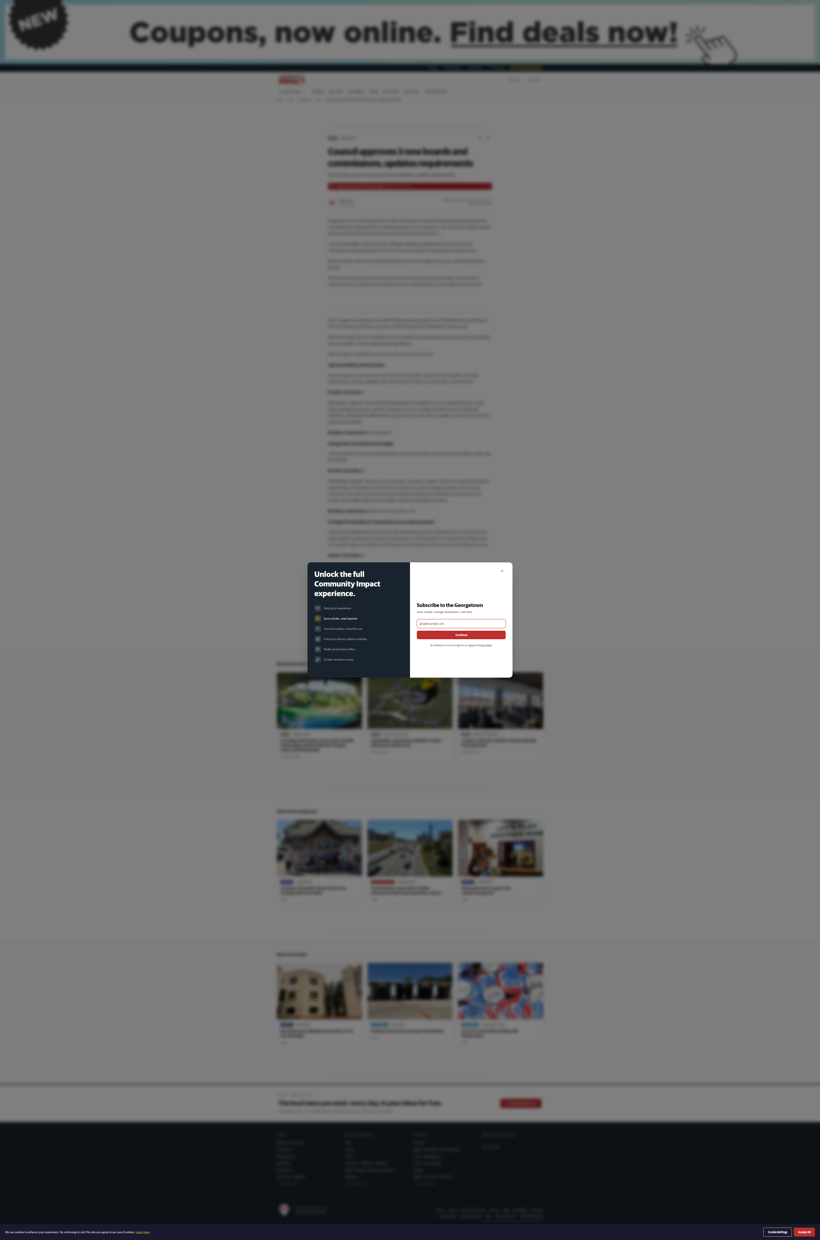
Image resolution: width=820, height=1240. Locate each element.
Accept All (804, 1232)
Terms (472, 645)
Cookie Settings (777, 1232)
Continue (461, 635)
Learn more (143, 1232)
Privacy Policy (485, 645)
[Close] (502, 570)
